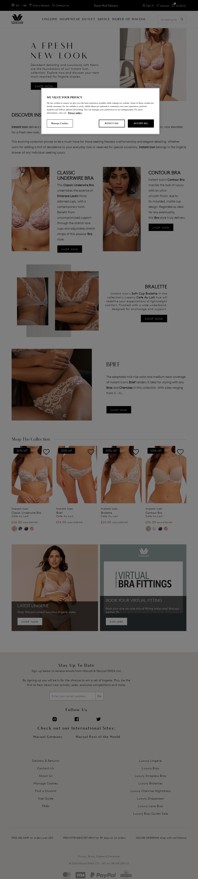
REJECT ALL (112, 123)
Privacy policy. (75, 113)
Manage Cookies (59, 123)
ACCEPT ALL (141, 123)
